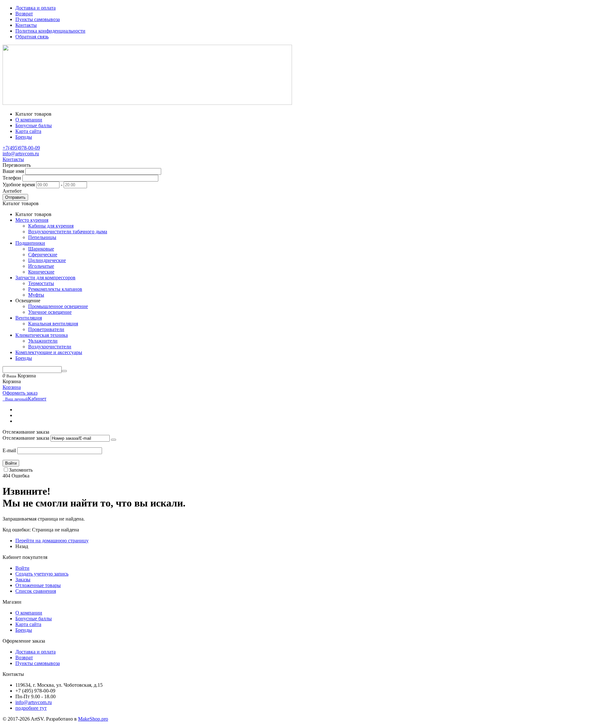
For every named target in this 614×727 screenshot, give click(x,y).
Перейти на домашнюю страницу (52, 540)
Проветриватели (46, 329)
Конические (41, 272)
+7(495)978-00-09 (21, 148)
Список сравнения (35, 591)
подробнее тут (31, 708)
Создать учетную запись (41, 573)
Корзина (12, 387)
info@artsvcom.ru (21, 153)
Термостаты (41, 283)
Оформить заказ (20, 393)
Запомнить (21, 470)
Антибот (12, 191)
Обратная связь (32, 36)
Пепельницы (42, 237)
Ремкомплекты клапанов (55, 289)
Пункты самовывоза (37, 19)
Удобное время (19, 184)
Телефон (12, 178)
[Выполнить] (113, 440)
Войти (11, 463)
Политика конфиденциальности (50, 31)
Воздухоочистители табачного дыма (67, 231)
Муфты (36, 295)
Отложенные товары (38, 585)
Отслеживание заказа (26, 438)
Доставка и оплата (35, 8)
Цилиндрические (47, 260)
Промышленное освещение (58, 306)
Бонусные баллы (33, 618)
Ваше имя (13, 171)
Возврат (24, 13)
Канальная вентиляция (53, 323)
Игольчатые (41, 266)
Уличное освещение (50, 312)
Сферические (42, 254)
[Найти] (64, 371)
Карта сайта (28, 624)
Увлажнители (43, 341)
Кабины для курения (51, 225)
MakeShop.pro (93, 719)
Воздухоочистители (49, 346)
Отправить (15, 197)
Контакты (26, 25)
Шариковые (41, 248)
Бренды (23, 630)
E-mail (9, 450)
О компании (28, 612)
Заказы (22, 579)
